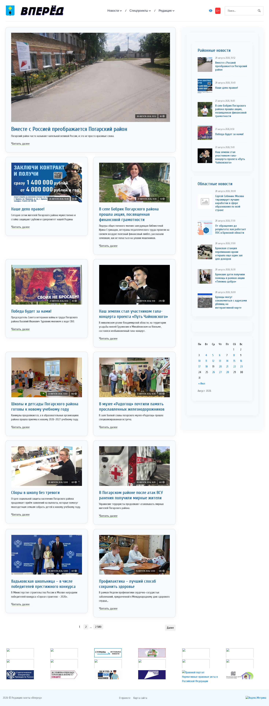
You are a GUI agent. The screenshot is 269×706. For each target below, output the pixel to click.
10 (199, 361)
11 (206, 361)
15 (234, 361)
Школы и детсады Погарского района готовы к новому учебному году (44, 406)
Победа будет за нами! (31, 311)
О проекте (124, 698)
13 (220, 361)
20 (220, 366)
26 (213, 372)
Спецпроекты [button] (139, 10)
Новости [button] (113, 10)
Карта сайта (140, 698)
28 (227, 372)
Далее (170, 627)
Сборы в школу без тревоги (35, 492)
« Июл (201, 383)
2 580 (98, 626)
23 (241, 366)
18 (207, 366)
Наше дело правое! (27, 209)
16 (241, 361)
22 (234, 366)
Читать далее (20, 143)
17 (199, 366)
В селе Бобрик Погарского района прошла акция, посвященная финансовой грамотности (129, 214)
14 (227, 361)
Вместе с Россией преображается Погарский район (69, 129)
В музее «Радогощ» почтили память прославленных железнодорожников (131, 406)
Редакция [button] (165, 10)
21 (227, 366)
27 (220, 372)
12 (213, 361)
